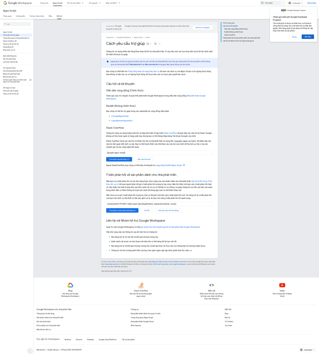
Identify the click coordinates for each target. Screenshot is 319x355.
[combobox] (272, 3)
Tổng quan (7, 16)
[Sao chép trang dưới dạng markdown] (155, 44)
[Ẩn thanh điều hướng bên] (30, 350)
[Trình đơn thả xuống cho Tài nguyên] (101, 3)
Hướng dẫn (20, 16)
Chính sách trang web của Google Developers (169, 264)
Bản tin (227, 318)
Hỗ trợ (59, 16)
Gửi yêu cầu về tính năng (168, 210)
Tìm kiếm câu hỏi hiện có (119, 159)
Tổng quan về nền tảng (45, 314)
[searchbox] (17, 24)
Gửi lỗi (146, 210)
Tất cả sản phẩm (73, 3)
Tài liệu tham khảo (37, 16)
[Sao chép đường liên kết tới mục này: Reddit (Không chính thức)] (138, 106)
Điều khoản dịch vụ (44, 329)
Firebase (90, 340)
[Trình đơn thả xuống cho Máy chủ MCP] (120, 3)
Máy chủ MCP (111, 3)
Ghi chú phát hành (44, 322)
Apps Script (58, 3)
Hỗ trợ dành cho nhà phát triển (48, 326)
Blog (226, 314)
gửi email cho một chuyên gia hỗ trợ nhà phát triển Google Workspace (170, 227)
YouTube (228, 326)
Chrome (79, 340)
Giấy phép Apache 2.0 (112, 264)
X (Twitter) (229, 322)
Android (68, 340)
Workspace (25, 3)
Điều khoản (41, 350)
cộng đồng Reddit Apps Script (169, 165)
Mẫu (50, 16)
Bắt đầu (308, 37)
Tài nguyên (93, 3)
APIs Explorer (136, 326)
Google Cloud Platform (108, 340)
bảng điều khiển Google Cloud (142, 322)
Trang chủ (44, 3)
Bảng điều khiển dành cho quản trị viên (145, 314)
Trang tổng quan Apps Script (142, 318)
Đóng (294, 37)
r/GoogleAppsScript (120, 116)
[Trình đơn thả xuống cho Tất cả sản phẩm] (83, 3)
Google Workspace (124, 37)
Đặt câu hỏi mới (144, 159)
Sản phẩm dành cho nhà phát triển (50, 318)
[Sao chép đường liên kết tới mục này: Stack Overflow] (126, 128)
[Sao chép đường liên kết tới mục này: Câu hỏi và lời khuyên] (137, 84)
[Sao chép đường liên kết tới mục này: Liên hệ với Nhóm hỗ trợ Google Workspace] (167, 220)
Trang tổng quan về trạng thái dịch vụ (143, 71)
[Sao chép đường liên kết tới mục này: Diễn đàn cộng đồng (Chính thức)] (145, 90)
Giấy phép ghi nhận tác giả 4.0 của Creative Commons (167, 262)
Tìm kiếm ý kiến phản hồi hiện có (122, 210)
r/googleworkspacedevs (122, 120)
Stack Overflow (170, 133)
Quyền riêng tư (53, 350)
